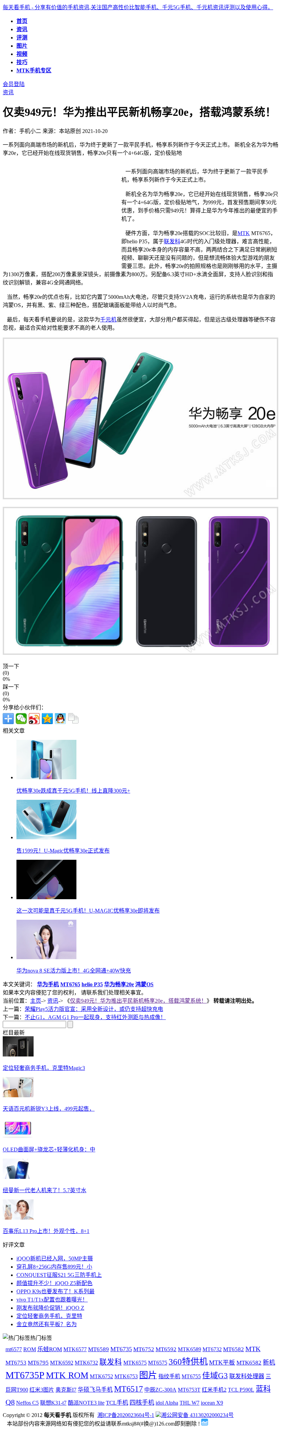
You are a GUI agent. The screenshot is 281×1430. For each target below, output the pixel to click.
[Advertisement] (60, 215)
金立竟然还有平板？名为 (46, 1324)
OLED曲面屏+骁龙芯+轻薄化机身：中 (49, 1149)
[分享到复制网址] (73, 718)
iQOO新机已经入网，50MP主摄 (54, 1258)
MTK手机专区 (33, 70)
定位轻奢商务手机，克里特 (49, 1316)
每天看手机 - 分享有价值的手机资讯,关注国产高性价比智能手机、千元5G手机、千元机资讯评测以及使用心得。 (138, 7)
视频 (21, 54)
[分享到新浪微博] (34, 718)
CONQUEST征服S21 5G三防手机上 (59, 1275)
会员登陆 (14, 84)
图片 (21, 46)
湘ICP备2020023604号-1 (125, 1415)
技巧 (21, 62)
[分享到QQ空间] (47, 718)
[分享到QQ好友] (60, 718)
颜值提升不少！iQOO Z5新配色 (54, 1283)
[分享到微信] (21, 718)
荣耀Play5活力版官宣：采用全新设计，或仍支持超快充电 (94, 1009)
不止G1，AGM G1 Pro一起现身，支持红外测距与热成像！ (95, 1017)
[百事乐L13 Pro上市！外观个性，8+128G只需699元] (18, 1218)
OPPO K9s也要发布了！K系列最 (55, 1291)
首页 (21, 21)
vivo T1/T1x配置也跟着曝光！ (52, 1300)
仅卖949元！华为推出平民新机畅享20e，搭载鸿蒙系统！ (138, 1001)
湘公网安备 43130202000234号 (197, 1415)
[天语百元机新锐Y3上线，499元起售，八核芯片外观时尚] (18, 1095)
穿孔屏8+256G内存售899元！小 (54, 1267)
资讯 (21, 29)
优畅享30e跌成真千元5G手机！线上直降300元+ (73, 791)
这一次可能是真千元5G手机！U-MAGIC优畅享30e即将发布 (88, 911)
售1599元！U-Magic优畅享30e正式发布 (63, 851)
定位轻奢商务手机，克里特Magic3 (44, 1068)
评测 (21, 37)
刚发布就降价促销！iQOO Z (50, 1308)
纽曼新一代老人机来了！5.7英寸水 (44, 1190)
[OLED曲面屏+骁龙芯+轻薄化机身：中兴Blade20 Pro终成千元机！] (18, 1136)
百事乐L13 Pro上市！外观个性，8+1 (46, 1231)
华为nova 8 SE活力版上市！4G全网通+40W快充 (73, 971)
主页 (35, 1001)
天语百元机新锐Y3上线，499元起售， (49, 1109)
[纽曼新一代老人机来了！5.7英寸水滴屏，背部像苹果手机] (18, 1177)
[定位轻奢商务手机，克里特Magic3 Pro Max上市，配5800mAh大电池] (18, 1055)
